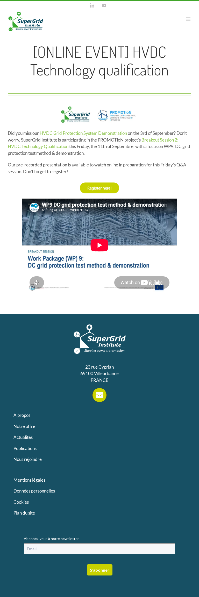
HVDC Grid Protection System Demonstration (83, 133)
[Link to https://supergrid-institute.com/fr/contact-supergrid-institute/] (99, 395)
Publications (25, 448)
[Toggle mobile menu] (188, 19)
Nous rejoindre (27, 459)
